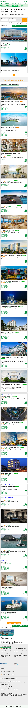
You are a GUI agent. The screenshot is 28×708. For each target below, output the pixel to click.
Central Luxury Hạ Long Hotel (10, 205)
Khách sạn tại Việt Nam (10, 641)
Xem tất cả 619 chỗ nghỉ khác (14, 623)
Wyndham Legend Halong (10, 230)
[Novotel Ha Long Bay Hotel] (14, 484)
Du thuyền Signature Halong (8, 612)
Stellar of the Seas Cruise (7, 499)
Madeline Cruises (5, 524)
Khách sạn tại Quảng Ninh (5, 642)
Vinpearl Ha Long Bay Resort (10, 127)
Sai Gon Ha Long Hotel (9, 396)
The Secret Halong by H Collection (12, 422)
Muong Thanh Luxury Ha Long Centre (13, 281)
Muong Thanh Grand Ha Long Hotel (12, 447)
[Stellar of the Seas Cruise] (14, 497)
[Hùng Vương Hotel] (14, 35)
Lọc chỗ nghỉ (15, 25)
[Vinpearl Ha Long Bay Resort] (14, 119)
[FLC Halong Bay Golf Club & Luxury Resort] (14, 349)
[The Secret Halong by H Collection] (14, 414)
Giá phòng (24, 20)
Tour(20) (10, 5)
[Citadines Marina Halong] (14, 172)
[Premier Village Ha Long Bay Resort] (14, 93)
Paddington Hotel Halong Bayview (12, 306)
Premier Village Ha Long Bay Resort (11, 101)
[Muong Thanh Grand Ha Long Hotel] (14, 439)
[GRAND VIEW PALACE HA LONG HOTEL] (14, 376)
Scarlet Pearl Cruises (6, 549)
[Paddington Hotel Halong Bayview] (14, 298)
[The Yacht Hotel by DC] (14, 579)
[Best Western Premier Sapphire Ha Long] (14, 247)
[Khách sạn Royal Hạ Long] (14, 324)
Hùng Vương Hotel (6, 43)
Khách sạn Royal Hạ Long (10, 332)
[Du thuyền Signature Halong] (14, 604)
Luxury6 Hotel (4, 68)
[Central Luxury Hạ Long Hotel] (14, 197)
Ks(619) (16, 5)
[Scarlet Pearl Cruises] (14, 541)
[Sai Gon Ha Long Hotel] (14, 394)
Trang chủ (2, 641)
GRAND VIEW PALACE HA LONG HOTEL (13, 384)
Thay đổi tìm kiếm (24, 25)
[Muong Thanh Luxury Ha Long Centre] (14, 273)
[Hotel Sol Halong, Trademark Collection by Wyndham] (14, 145)
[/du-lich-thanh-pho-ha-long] (7, 632)
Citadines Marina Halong (9, 180)
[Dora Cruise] (14, 560)
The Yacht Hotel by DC (7, 587)
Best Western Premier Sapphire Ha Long (13, 255)
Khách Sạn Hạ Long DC (9, 473)
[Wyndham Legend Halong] (14, 222)
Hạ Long (4, 5)
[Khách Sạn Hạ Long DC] (14, 465)
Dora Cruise (4, 562)
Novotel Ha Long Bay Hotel (10, 486)
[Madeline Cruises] (14, 516)
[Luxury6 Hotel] (14, 60)
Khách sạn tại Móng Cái (17, 642)
